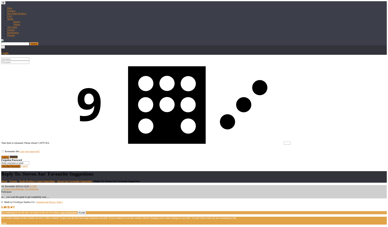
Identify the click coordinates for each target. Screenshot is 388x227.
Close (4, 223)
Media (10, 19)
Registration (13, 32)
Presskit (11, 35)
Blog (9, 8)
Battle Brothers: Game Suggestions (37, 181)
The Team (12, 27)
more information (68, 212)
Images (16, 21)
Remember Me (12, 151)
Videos (16, 24)
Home (4, 181)
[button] (2, 40)
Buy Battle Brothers (16, 13)
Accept (82, 213)
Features (11, 11)
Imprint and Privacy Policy (50, 202)
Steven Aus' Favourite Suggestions (74, 181)
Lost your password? (30, 151)
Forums (11, 30)
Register (14, 157)
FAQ (9, 16)
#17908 (33, 186)
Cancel (24, 166)
